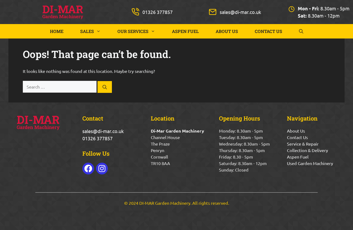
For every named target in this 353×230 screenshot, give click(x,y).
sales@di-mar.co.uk (240, 12)
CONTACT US (268, 31)
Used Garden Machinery (310, 163)
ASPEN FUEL (185, 31)
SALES (87, 31)
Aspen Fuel (298, 156)
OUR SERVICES (132, 31)
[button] (301, 31)
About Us (296, 130)
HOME (56, 31)
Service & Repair (303, 143)
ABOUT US (227, 31)
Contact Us (297, 137)
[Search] (104, 87)
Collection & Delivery (307, 150)
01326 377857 (157, 12)
